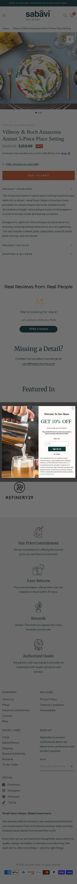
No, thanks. (57, 454)
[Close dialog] (73, 408)
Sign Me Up (57, 449)
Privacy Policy (44, 474)
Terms (52, 474)
